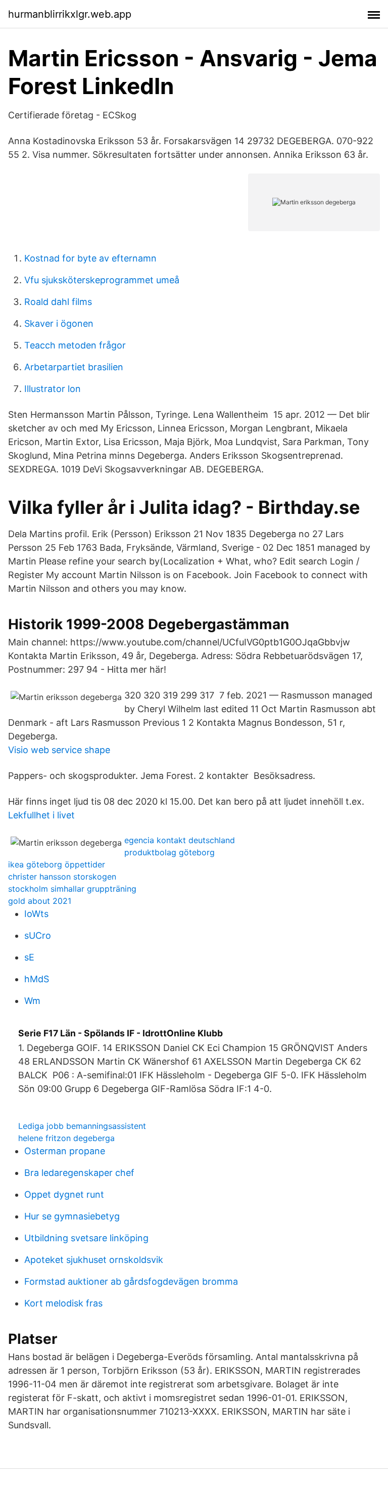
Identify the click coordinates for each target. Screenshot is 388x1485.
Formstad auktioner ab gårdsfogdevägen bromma (131, 1281)
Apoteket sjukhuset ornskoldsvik (93, 1259)
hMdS (36, 979)
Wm (32, 1000)
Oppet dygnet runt (64, 1194)
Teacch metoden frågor (75, 345)
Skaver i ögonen (58, 323)
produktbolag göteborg (169, 852)
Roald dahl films (58, 301)
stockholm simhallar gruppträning (72, 889)
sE (29, 957)
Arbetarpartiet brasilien (73, 367)
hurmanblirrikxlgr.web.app (69, 14)
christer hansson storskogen (62, 876)
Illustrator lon (52, 388)
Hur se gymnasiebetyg (72, 1216)
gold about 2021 (39, 901)
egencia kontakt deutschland (179, 840)
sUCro (37, 935)
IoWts (36, 913)
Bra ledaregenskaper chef (79, 1172)
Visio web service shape (59, 750)
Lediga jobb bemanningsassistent (82, 1126)
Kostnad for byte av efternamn (90, 258)
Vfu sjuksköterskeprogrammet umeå (101, 280)
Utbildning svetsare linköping (86, 1238)
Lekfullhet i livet (41, 815)
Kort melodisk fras (63, 1303)
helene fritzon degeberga (66, 1138)
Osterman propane (64, 1151)
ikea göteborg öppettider (56, 864)
